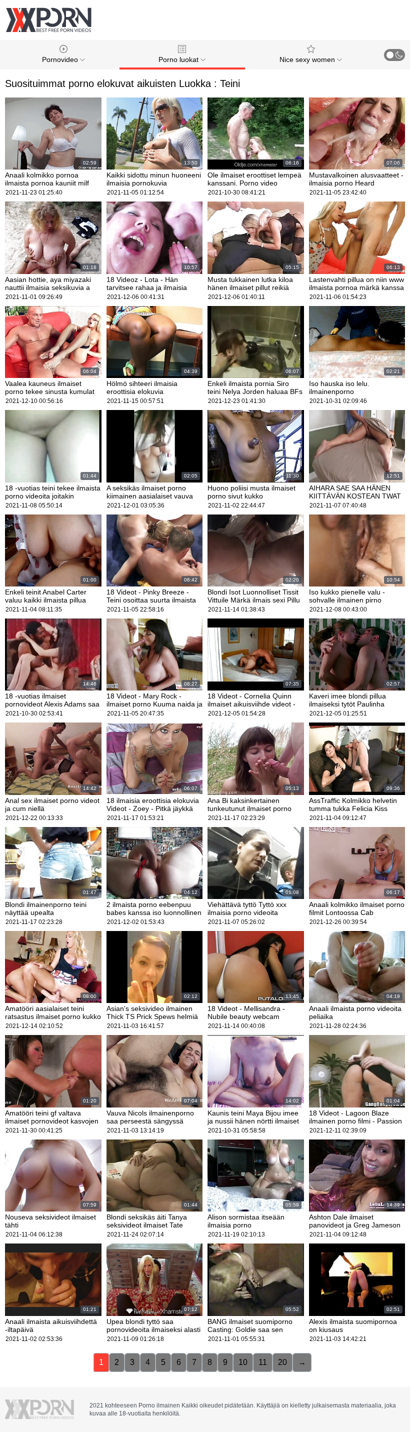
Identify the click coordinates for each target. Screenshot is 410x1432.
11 (262, 1362)
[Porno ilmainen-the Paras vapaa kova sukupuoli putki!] (48, 20)
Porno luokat (179, 60)
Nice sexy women (308, 60)
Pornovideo (61, 60)
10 (243, 1362)
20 (282, 1362)
